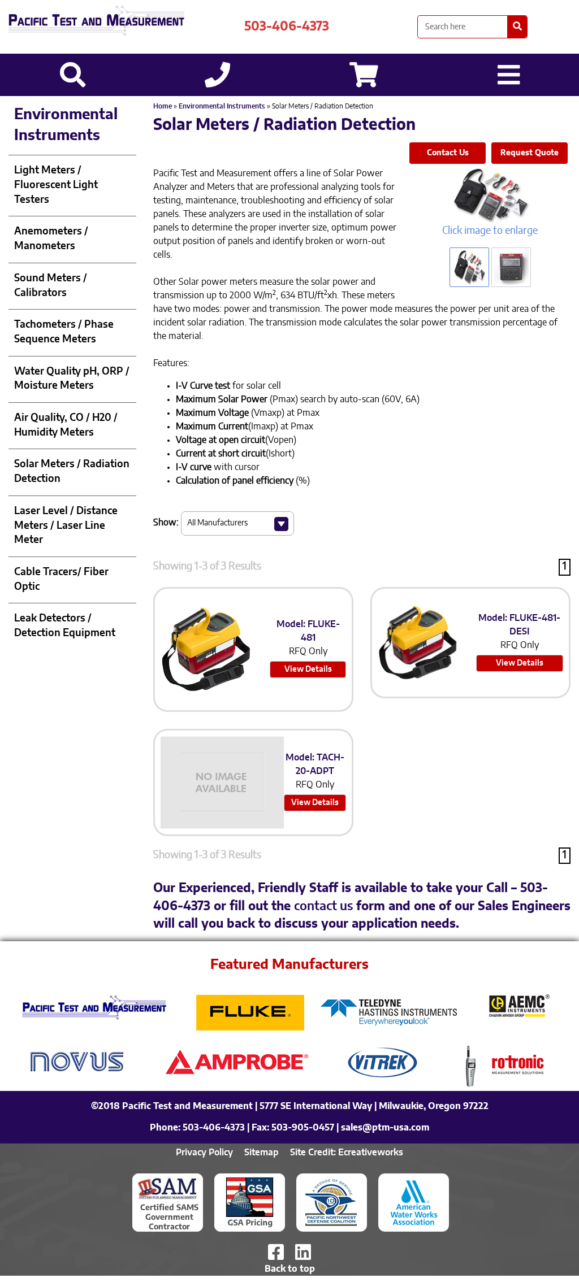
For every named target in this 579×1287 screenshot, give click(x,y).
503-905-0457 (302, 1127)
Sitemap (261, 1152)
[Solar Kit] (490, 195)
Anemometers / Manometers (51, 239)
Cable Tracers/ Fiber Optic (61, 579)
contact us (323, 906)
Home (162, 106)
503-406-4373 (286, 26)
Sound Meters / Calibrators (50, 285)
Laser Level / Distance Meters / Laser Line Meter (66, 525)
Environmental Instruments (222, 106)
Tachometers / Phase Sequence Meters (64, 332)
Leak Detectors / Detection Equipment (64, 626)
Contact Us (448, 153)
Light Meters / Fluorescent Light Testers (56, 185)
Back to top (290, 1268)
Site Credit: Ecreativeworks (346, 1152)
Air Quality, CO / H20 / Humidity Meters (66, 425)
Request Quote (529, 153)
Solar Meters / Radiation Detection (71, 471)
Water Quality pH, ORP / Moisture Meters (71, 379)
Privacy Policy (204, 1152)
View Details (308, 669)
